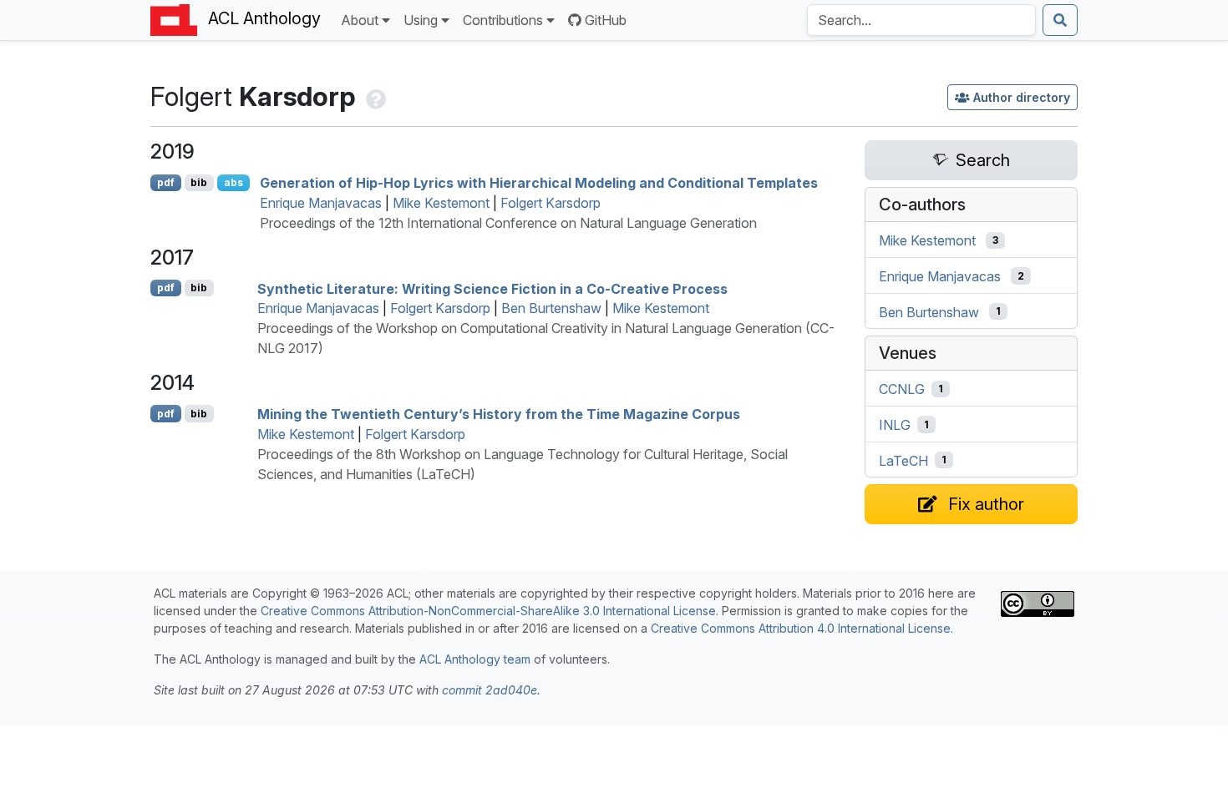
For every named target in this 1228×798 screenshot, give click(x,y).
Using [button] (420, 20)
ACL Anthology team (474, 659)
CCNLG (902, 389)
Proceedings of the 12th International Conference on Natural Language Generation (508, 223)
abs (233, 182)
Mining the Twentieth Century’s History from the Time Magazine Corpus (498, 414)
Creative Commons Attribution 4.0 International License (801, 628)
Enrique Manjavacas (321, 202)
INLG (895, 425)
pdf (166, 182)
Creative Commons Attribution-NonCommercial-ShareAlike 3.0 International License (488, 611)
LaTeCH (903, 460)
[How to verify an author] (374, 96)
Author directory (1021, 97)
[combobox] (921, 20)
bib (198, 182)
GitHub (606, 20)
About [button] (359, 20)
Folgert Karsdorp (550, 202)
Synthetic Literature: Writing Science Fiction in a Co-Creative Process (492, 288)
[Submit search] (1060, 20)
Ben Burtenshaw (551, 308)
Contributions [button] (503, 20)
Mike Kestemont (441, 202)
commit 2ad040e (489, 690)
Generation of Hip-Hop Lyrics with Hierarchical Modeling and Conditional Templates (539, 182)
